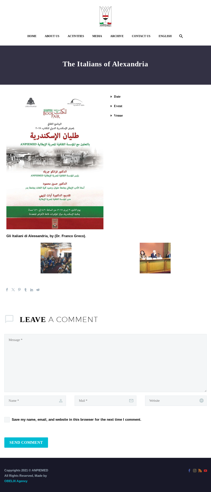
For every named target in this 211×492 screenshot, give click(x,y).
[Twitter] (13, 289)
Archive (117, 36)
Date (117, 96)
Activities (76, 36)
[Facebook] (7, 289)
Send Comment (26, 442)
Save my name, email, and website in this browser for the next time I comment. (76, 420)
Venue (118, 115)
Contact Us (141, 36)
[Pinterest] (19, 289)
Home (31, 36)
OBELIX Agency (15, 481)
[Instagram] (194, 470)
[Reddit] (38, 289)
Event (118, 106)
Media (97, 36)
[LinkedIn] (31, 289)
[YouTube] (205, 470)
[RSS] (200, 470)
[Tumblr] (25, 289)
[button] (156, 96)
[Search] (181, 36)
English (165, 36)
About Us (52, 36)
